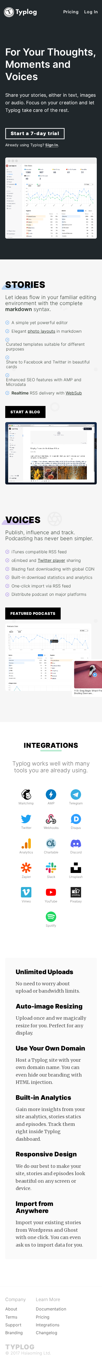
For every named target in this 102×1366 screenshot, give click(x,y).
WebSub (74, 393)
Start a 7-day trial (35, 133)
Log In (91, 11)
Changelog (46, 1332)
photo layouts (41, 331)
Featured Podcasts (32, 613)
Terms (11, 1317)
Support (13, 1324)
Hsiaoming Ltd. (36, 1353)
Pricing (71, 11)
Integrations (51, 745)
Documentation (51, 1309)
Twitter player (51, 560)
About (11, 1309)
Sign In (51, 145)
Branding (14, 1332)
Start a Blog (25, 412)
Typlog (20, 1347)
